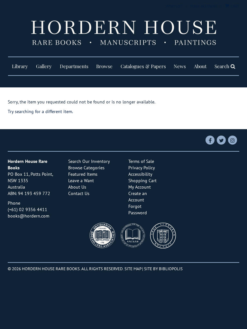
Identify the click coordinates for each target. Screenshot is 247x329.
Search (223, 66)
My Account (139, 187)
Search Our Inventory (89, 161)
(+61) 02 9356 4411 (27, 209)
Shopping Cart (142, 180)
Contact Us (78, 193)
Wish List (174, 6)
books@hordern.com (28, 216)
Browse (104, 66)
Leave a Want (81, 180)
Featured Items (82, 174)
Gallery (44, 66)
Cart (234, 6)
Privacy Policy (141, 168)
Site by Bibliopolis (163, 268)
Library (20, 66)
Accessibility (140, 174)
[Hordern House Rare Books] (123, 33)
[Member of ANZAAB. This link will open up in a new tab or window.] (134, 237)
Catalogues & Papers (143, 66)
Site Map (132, 268)
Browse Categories (86, 168)
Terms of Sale (141, 161)
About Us (77, 187)
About (200, 66)
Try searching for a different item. (40, 111)
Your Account (203, 6)
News (180, 66)
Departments (74, 66)
